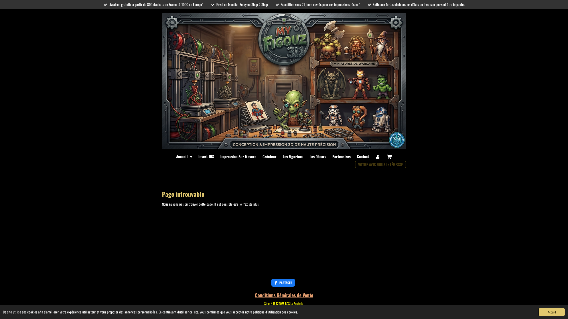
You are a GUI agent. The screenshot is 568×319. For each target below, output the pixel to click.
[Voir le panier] (389, 157)
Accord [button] (552, 312)
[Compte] (378, 157)
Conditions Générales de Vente (284, 295)
